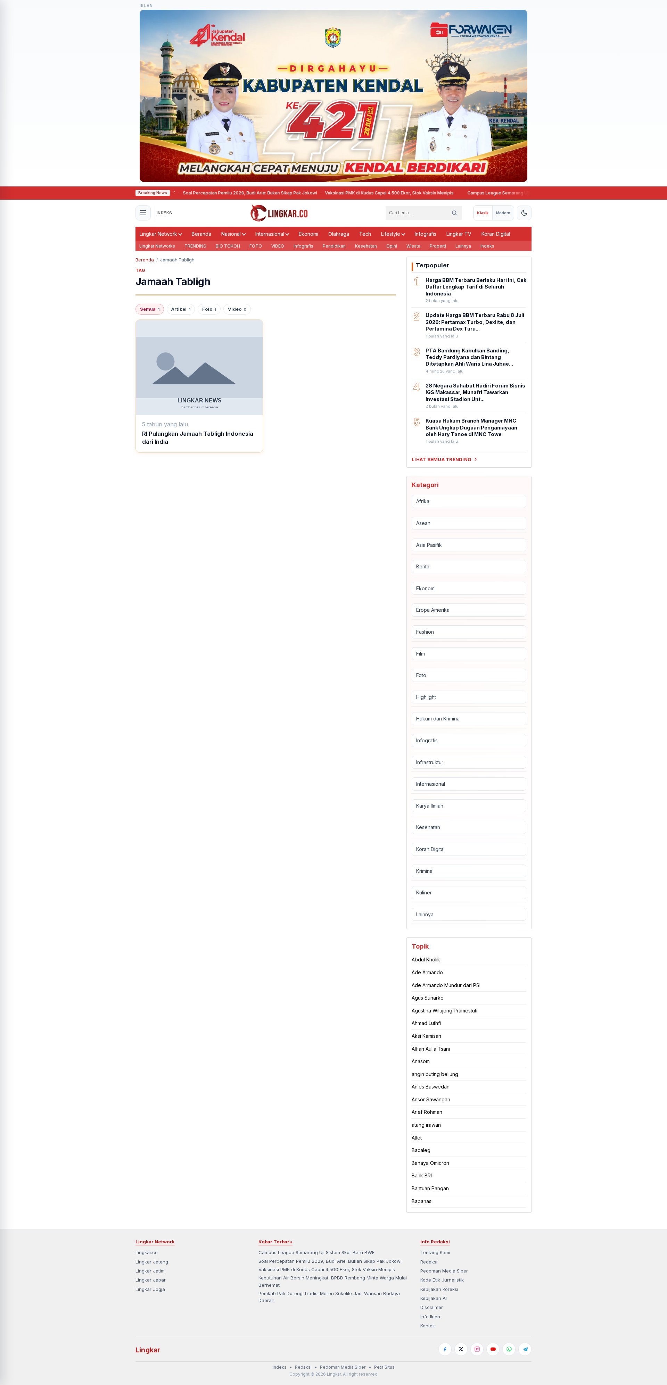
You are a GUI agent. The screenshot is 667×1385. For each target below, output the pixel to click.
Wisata (413, 246)
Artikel (180, 309)
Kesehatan (366, 246)
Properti (438, 246)
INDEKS (164, 212)
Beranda (201, 234)
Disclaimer (431, 1307)
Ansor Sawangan (431, 1099)
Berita (422, 566)
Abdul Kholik (426, 959)
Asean (423, 523)
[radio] (483, 213)
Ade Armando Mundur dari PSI (446, 985)
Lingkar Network (158, 234)
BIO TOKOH (228, 246)
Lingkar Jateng (151, 1262)
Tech (365, 234)
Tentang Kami (435, 1252)
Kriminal (425, 871)
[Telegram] (525, 1349)
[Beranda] (279, 212)
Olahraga (338, 234)
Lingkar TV (458, 234)
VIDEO (277, 246)
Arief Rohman (427, 1112)
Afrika (422, 501)
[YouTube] (493, 1349)
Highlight (426, 697)
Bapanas (421, 1201)
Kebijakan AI (433, 1298)
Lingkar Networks (157, 246)
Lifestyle (390, 234)
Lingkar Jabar (150, 1280)
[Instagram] (477, 1349)
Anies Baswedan (431, 1087)
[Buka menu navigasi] (143, 212)
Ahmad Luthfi (426, 1023)
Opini (391, 246)
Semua (149, 309)
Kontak (427, 1325)
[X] (461, 1349)
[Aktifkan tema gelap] (524, 213)
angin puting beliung (435, 1074)
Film (420, 654)
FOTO (255, 246)
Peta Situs (384, 1367)
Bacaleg (421, 1150)
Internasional (269, 234)
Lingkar (147, 1350)
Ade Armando (427, 972)
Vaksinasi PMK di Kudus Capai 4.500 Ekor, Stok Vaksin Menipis (359, 192)
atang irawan (426, 1125)
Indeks (487, 246)
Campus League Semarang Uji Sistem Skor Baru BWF (491, 192)
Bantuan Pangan (430, 1188)
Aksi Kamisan (426, 1036)
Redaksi (428, 1262)
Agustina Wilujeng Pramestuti (444, 1010)
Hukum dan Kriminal (438, 718)
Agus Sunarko (428, 998)
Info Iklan (430, 1316)
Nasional (231, 234)
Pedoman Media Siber (444, 1271)
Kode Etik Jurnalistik (442, 1280)
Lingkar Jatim (150, 1271)
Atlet (417, 1138)
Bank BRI (422, 1175)
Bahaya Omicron (430, 1163)
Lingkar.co (146, 1252)
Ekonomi (308, 234)
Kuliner (424, 892)
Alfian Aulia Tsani (431, 1049)
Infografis (425, 234)
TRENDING (195, 246)
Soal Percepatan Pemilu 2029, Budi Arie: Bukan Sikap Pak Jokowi (220, 192)
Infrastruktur (429, 762)
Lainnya (463, 246)
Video (237, 309)
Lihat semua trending (441, 459)
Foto (209, 309)
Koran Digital (495, 234)
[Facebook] (445, 1349)
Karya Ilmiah (429, 806)
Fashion (425, 632)
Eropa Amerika (433, 610)
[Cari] (454, 212)
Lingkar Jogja (150, 1289)
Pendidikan (334, 246)
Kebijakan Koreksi (439, 1289)
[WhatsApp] (509, 1349)
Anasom (421, 1061)
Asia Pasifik (429, 545)
